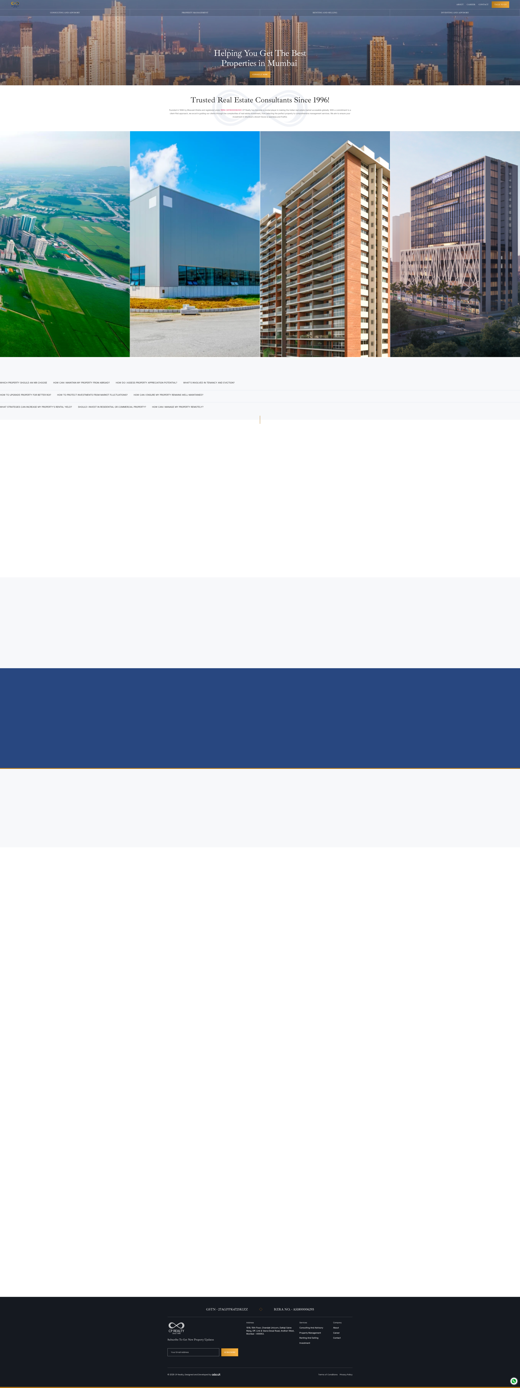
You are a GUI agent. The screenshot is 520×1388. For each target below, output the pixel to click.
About (460, 4)
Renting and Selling (325, 13)
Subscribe (229, 1352)
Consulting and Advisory (65, 13)
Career (471, 4)
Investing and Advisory (455, 13)
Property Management (195, 13)
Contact (483, 4)
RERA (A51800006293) (231, 110)
